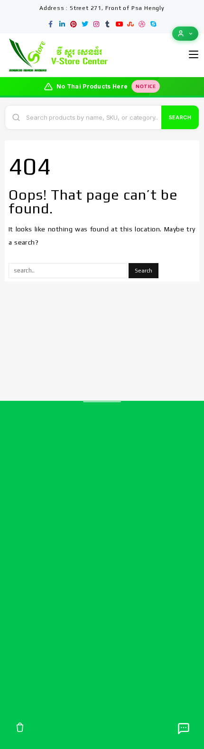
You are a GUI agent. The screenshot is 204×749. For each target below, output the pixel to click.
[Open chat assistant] (183, 728)
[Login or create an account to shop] (185, 33)
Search (180, 117)
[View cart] (20, 727)
